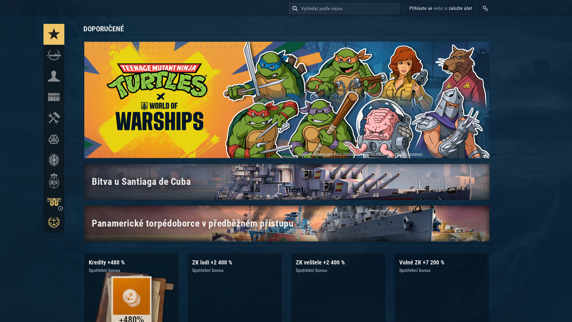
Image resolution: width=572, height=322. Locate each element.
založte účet (460, 8)
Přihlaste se (420, 8)
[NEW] (53, 34)
